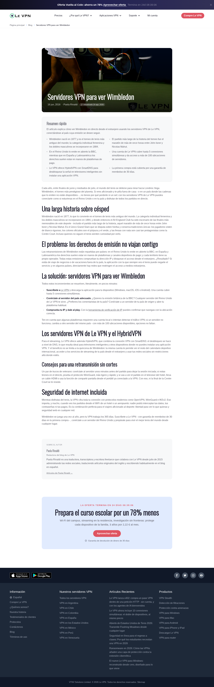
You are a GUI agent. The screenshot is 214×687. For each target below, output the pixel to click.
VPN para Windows (169, 613)
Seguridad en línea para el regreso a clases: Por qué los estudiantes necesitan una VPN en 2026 (130, 639)
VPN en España (68, 618)
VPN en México (68, 628)
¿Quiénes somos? (19, 607)
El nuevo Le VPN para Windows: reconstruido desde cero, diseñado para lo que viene (131, 665)
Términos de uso (18, 637)
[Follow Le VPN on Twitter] (185, 575)
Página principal (17, 25)
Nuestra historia (18, 612)
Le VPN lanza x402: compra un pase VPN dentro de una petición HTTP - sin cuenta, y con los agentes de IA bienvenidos (131, 602)
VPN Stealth (165, 598)
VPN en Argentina (69, 603)
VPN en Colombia (69, 613)
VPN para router (167, 638)
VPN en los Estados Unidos (74, 623)
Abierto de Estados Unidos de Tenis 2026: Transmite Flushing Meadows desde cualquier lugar (131, 627)
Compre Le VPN (193, 15)
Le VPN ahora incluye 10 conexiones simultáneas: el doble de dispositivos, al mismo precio (129, 614)
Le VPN (65, 290)
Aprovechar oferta (107, 533)
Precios (58, 15)
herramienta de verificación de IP (105, 310)
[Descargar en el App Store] (19, 575)
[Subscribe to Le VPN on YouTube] (201, 575)
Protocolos (15, 622)
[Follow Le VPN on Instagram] (193, 575)
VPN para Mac (166, 618)
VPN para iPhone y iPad (171, 628)
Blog (30, 25)
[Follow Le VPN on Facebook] (177, 575)
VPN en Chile (67, 608)
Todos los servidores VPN (73, 598)
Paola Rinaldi (70, 104)
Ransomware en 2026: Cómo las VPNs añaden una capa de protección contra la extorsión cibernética (130, 652)
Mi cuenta (152, 15)
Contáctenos (16, 627)
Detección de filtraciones (172, 603)
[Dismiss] (211, 5)
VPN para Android (168, 623)
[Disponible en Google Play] (41, 575)
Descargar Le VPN (169, 633)
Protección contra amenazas (174, 608)
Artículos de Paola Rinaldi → (59, 473)
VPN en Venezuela (69, 638)
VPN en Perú (66, 633)
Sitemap (141, 682)
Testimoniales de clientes (23, 617)
